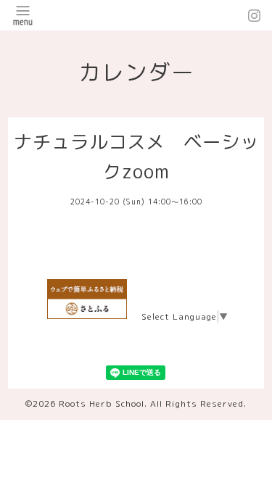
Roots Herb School (101, 403)
